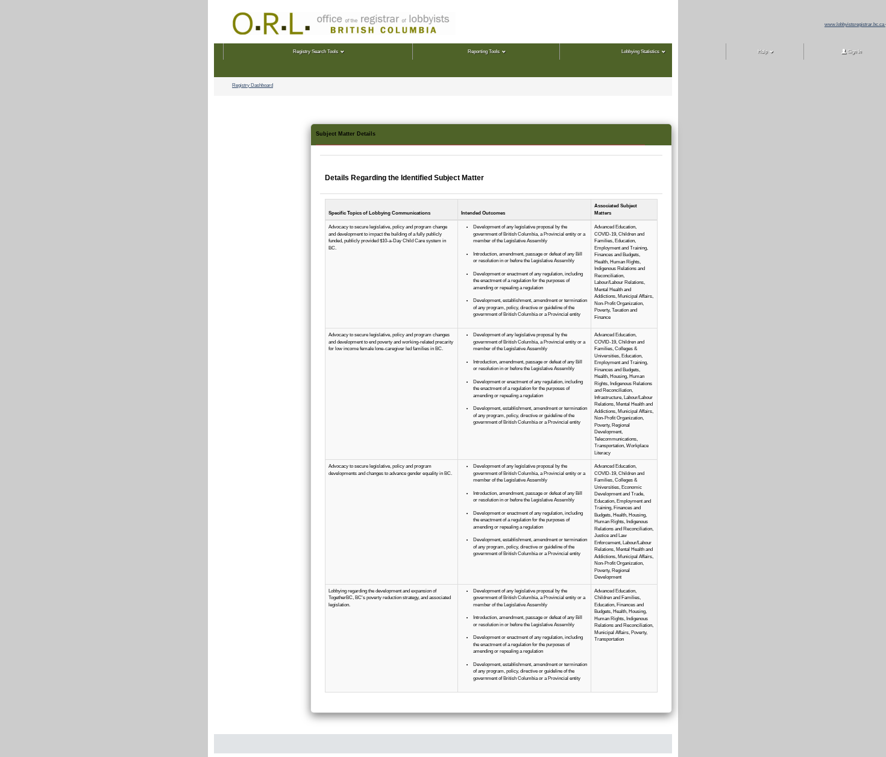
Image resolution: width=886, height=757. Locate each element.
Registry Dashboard (252, 85)
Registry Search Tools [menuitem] (315, 51)
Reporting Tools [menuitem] (484, 51)
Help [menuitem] (762, 51)
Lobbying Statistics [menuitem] (640, 51)
